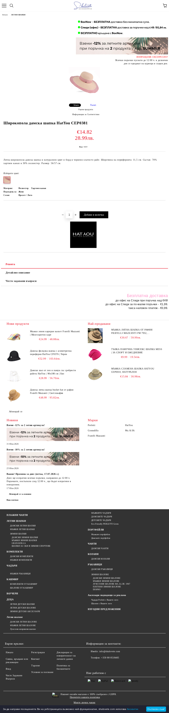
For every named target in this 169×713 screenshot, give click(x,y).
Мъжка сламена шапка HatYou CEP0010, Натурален (132, 370)
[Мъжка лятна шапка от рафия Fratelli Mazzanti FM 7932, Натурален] (95, 335)
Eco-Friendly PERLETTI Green (105, 524)
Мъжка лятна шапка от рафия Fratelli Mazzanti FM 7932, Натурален (131, 332)
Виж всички (12, 500)
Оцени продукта (85, 109)
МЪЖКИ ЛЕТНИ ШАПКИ (22, 529)
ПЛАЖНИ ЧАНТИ (17, 515)
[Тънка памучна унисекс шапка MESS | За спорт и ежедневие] (95, 355)
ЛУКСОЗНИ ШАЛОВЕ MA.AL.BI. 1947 (111, 584)
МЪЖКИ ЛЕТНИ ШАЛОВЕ (23, 625)
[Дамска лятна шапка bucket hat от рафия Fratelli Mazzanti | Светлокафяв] (14, 395)
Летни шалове (15, 617)
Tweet (93, 105)
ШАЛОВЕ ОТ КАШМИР (21, 588)
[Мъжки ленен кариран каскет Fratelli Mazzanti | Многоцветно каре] (14, 337)
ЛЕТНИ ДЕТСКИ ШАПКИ (22, 604)
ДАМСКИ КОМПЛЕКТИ (21, 556)
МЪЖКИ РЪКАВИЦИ (20, 574)
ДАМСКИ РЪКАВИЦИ (102, 569)
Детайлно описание (18, 272)
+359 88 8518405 (110, 657)
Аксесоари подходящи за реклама (107, 595)
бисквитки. (133, 709)
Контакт (35, 659)
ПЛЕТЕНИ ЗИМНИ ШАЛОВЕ (107, 587)
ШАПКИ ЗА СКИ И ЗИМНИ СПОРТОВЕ (31, 546)
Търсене (35, 665)
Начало (5, 15)
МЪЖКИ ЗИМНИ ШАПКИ (24, 540)
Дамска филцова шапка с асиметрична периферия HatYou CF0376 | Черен (51, 352)
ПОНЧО (97, 589)
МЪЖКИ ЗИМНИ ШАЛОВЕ (106, 581)
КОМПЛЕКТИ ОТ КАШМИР (23, 584)
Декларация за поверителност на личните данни (66, 655)
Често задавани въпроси (21, 281)
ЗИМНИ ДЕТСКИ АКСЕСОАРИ (25, 611)
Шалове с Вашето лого (101, 603)
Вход (8, 669)
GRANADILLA (19, 543)
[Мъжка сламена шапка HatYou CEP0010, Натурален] (95, 374)
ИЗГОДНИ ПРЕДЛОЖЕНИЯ (104, 609)
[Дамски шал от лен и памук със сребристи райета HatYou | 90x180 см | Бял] (14, 376)
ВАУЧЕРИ (12, 593)
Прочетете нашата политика (85, 697)
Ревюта (10, 264)
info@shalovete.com (109, 651)
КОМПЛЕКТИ (15, 551)
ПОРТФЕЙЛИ (96, 530)
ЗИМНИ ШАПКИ (18, 534)
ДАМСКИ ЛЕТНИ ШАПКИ (23, 526)
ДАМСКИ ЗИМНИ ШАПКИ (25, 537)
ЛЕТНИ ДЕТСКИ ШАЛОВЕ (23, 608)
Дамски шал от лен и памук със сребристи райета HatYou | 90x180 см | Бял (53, 372)
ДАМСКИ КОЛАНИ (100, 559)
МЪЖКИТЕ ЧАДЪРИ (101, 513)
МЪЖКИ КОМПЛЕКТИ (21, 560)
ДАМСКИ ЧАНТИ (99, 548)
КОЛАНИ (93, 554)
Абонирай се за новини (20, 494)
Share (76, 105)
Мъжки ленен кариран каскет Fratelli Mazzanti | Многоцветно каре (55, 333)
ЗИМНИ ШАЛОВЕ (100, 574)
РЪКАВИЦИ (95, 564)
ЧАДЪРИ (12, 565)
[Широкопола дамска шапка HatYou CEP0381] (84, 83)
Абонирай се (15, 411)
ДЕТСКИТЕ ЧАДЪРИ (101, 520)
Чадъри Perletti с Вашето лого (104, 600)
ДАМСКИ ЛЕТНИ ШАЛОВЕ (23, 622)
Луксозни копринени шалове (23, 629)
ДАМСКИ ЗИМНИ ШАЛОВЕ (106, 578)
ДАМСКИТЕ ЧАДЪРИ (101, 517)
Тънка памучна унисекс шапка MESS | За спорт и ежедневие (136, 351)
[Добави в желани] (163, 206)
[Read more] (43, 435)
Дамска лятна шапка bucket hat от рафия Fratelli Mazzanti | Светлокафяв (51, 391)
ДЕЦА (10, 599)
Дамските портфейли (100, 538)
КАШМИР (12, 579)
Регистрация (38, 652)
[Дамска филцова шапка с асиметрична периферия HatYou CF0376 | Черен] (14, 356)
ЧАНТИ (92, 544)
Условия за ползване (42, 672)
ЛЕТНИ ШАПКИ (18, 15)
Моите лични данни (84, 702)
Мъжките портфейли (100, 534)
